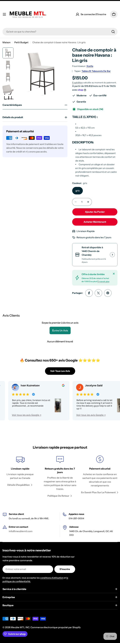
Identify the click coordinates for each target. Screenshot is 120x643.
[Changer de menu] (4, 14)
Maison (6, 42)
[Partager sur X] (98, 293)
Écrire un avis (60, 330)
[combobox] (60, 31)
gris (77, 190)
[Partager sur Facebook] (89, 293)
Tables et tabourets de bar (96, 71)
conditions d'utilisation (51, 577)
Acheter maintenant (95, 221)
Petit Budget (21, 42)
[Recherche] (113, 32)
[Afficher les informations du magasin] (112, 254)
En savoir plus (103, 281)
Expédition (77, 82)
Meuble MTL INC (20, 627)
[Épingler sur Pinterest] (108, 293)
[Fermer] (114, 274)
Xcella (89, 66)
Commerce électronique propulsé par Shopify (55, 627)
